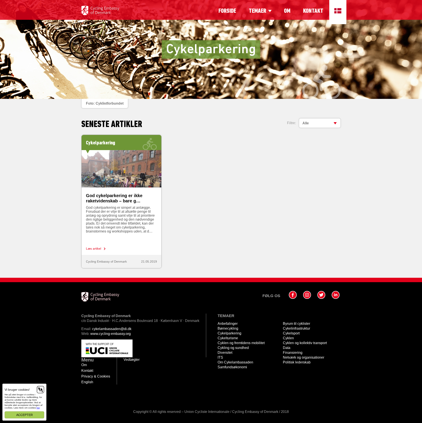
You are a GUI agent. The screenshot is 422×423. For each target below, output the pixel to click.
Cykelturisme (228, 338)
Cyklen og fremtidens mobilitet (241, 343)
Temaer (257, 11)
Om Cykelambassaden (235, 362)
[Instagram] (307, 295)
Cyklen (288, 338)
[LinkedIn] (336, 295)
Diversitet (225, 352)
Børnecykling (228, 328)
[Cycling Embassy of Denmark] (100, 10)
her (38, 408)
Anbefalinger (228, 323)
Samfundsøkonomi (232, 367)
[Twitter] (321, 295)
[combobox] (320, 123)
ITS (220, 357)
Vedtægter (132, 359)
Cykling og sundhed (233, 348)
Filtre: (291, 123)
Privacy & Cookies (95, 376)
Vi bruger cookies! (17, 389)
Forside (227, 11)
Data (286, 348)
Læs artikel (93, 248)
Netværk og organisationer (303, 357)
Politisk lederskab (297, 362)
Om (287, 11)
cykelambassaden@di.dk (111, 329)
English (87, 382)
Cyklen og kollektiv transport (305, 343)
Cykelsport (291, 333)
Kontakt (313, 11)
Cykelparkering (229, 333)
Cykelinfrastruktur (296, 328)
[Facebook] (293, 295)
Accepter (24, 415)
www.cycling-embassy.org (110, 334)
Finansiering (292, 352)
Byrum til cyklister (296, 323)
